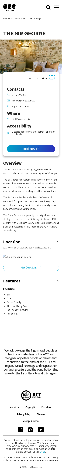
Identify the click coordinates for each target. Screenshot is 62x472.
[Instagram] (30, 429)
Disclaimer (46, 407)
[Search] (48, 7)
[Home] (9, 7)
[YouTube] (41, 429)
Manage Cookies (31, 420)
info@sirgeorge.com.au (23, 100)
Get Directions (29, 267)
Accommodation (17, 18)
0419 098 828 (19, 94)
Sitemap (41, 414)
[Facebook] (20, 429)
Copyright (30, 407)
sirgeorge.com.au (20, 106)
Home (6, 18)
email (42, 451)
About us (14, 407)
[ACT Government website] (31, 395)
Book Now (29, 149)
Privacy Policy (24, 414)
